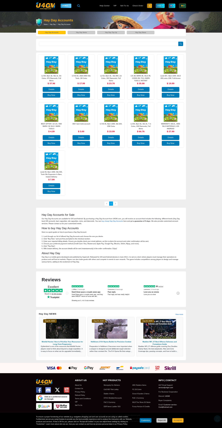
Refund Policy (80, 395)
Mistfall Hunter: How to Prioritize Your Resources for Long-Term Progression (62, 343)
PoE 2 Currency (109, 402)
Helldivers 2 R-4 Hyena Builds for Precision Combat (111, 342)
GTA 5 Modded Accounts (113, 398)
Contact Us (79, 388)
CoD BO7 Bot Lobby (111, 389)
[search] (78, 6)
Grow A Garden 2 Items (140, 394)
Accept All (178, 420)
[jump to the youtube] (66, 390)
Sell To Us (124, 6)
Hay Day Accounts (52, 32)
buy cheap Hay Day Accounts (112, 221)
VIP (115, 6)
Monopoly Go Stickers (112, 385)
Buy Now (51, 95)
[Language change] (172, 6)
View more (179, 314)
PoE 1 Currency (138, 398)
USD (159, 6)
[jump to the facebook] (39, 390)
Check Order (138, 6)
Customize (145, 420)
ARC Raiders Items (139, 385)
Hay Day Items (81, 32)
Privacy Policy (80, 392)
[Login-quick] (149, 6)
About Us (78, 385)
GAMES (65, 6)
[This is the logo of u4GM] (45, 6)
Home (46, 24)
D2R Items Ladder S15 (112, 406)
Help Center (105, 6)
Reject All (162, 420)
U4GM (167, 396)
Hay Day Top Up (111, 32)
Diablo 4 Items (109, 394)
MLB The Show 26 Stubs (141, 402)
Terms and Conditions (83, 398)
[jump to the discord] (48, 390)
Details (51, 89)
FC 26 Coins (136, 389)
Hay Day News (140, 32)
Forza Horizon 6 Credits (141, 406)
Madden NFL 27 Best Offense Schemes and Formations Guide (160, 343)
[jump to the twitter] (57, 390)
